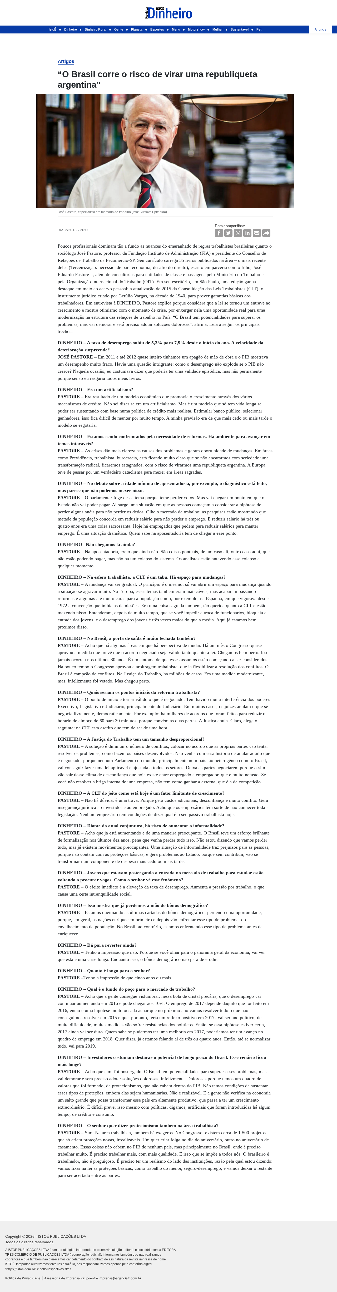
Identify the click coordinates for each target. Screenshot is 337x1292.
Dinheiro (70, 29)
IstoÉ (52, 29)
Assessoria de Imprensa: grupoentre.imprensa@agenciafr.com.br (92, 1278)
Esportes (157, 29)
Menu (176, 29)
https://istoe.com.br (20, 1269)
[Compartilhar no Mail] (257, 233)
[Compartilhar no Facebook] (219, 233)
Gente (118, 29)
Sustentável (240, 29)
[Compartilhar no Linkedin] (247, 233)
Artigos (66, 61)
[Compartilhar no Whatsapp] (238, 233)
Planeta (136, 29)
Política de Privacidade (22, 1278)
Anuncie (320, 29)
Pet (258, 29)
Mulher (217, 29)
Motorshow (196, 29)
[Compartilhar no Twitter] (228, 233)
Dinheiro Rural (95, 29)
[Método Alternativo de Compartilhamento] (266, 233)
